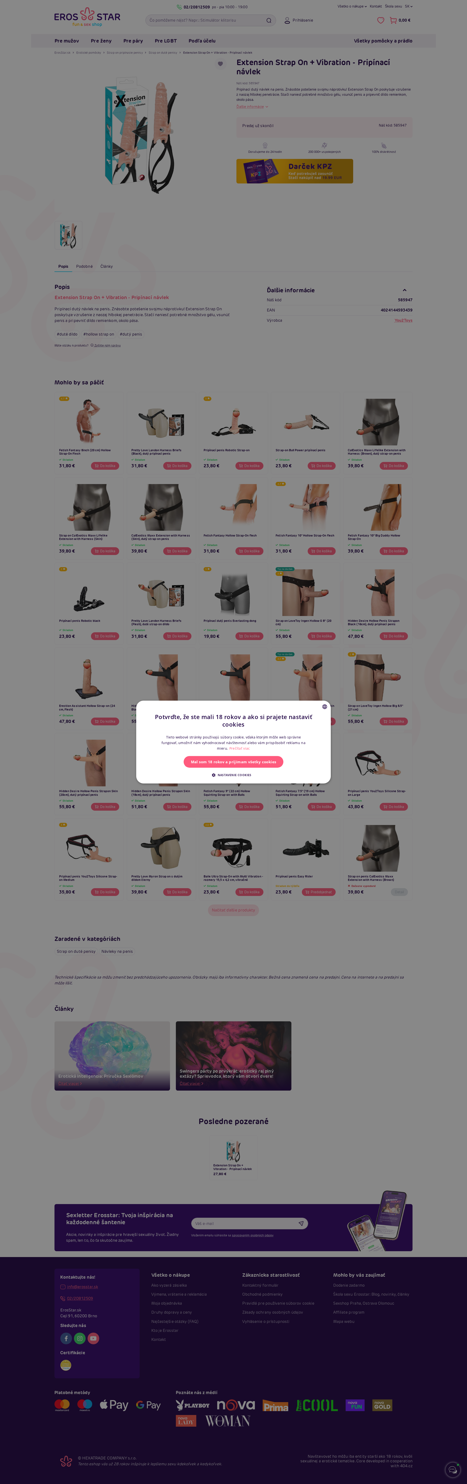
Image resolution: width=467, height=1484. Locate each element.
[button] (233, 774)
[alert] (233, 742)
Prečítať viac (239, 748)
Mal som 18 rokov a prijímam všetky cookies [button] (233, 761)
